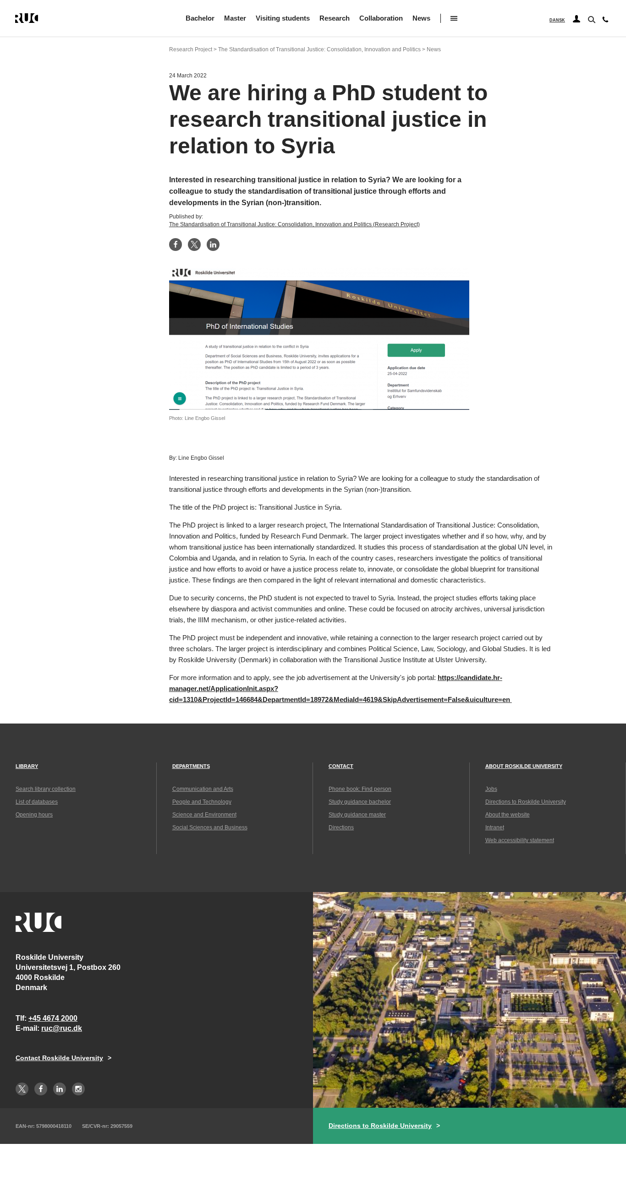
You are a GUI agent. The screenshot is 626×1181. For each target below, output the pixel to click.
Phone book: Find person (360, 789)
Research (334, 18)
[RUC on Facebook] (40, 1089)
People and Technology (201, 802)
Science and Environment (204, 814)
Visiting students (283, 18)
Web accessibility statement (519, 840)
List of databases (37, 802)
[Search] (591, 19)
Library (27, 766)
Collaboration (381, 18)
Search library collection (46, 789)
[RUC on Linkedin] (59, 1089)
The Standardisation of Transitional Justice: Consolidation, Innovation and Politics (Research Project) (294, 224)
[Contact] (605, 21)
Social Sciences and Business (209, 827)
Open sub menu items (453, 18)
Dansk (557, 20)
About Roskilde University (523, 766)
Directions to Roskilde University (525, 802)
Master (235, 18)
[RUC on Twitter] (22, 1089)
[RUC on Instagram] (78, 1089)
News (421, 18)
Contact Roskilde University (59, 1057)
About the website (507, 814)
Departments (191, 766)
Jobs (491, 789)
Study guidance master (357, 814)
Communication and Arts (202, 789)
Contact (341, 766)
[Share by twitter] (194, 244)
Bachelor (200, 18)
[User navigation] (576, 19)
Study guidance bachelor (360, 802)
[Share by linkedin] (213, 244)
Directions (341, 827)
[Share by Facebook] (175, 244)
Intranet (494, 827)
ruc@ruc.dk (61, 1028)
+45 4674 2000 (52, 1018)
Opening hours (34, 814)
